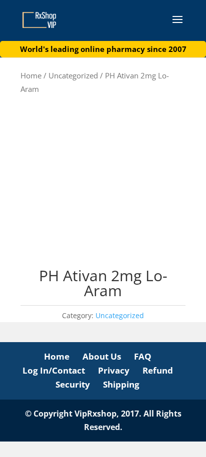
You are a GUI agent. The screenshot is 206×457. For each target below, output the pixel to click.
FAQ (143, 356)
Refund (157, 370)
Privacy (114, 370)
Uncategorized (73, 75)
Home (31, 75)
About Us (101, 356)
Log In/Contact (53, 370)
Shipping (121, 384)
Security (73, 384)
